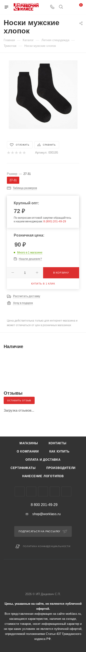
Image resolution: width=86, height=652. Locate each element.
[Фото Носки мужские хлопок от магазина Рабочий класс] (43, 94)
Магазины (28, 443)
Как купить (59, 451)
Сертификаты (23, 468)
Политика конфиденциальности (46, 546)
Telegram (31, 491)
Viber (43, 491)
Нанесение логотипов (43, 476)
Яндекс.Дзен (66, 491)
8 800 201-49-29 (44, 505)
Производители (60, 468)
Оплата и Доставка (43, 459)
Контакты (58, 443)
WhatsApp (55, 491)
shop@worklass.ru (46, 514)
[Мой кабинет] (69, 7)
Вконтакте (20, 491)
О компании (28, 451)
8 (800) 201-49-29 (54, 221)
